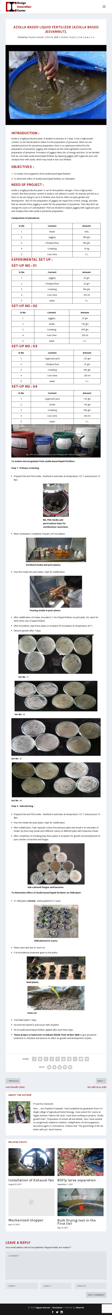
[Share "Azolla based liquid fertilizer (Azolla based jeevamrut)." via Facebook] (34, 1059)
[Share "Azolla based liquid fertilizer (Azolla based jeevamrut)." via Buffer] (69, 1059)
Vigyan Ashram (43, 1307)
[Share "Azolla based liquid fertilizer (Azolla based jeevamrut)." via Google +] (46, 1059)
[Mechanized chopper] (31, 1202)
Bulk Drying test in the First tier (76, 1222)
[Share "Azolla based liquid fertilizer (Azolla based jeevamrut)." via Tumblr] (52, 1059)
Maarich (80, 1307)
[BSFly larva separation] (80, 1162)
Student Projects (69, 37)
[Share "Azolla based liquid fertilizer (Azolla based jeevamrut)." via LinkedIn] (63, 1059)
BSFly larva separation (76, 1180)
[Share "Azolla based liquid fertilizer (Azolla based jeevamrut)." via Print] (87, 1059)
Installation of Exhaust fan (31, 1180)
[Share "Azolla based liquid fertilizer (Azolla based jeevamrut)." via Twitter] (40, 1059)
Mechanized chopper (25, 1220)
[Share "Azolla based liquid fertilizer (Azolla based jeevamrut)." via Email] (81, 1059)
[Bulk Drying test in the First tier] (80, 1202)
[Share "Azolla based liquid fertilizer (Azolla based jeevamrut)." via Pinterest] (58, 1059)
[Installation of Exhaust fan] (31, 1162)
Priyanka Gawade (36, 37)
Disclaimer (57, 1307)
